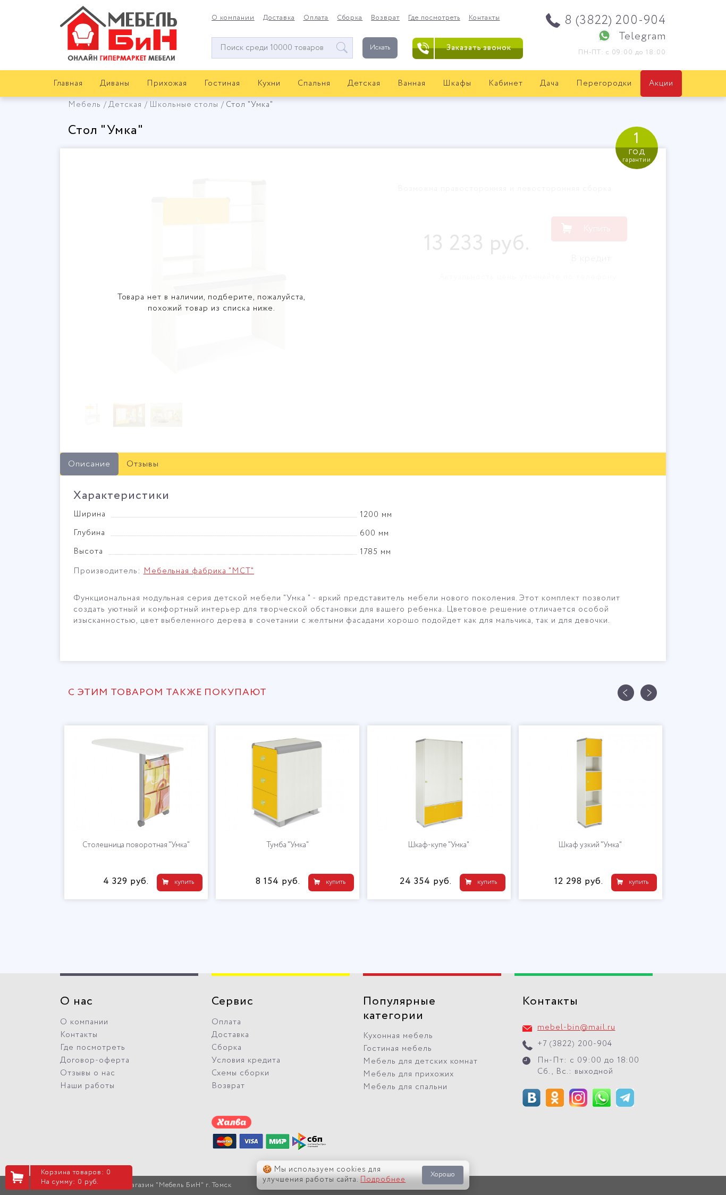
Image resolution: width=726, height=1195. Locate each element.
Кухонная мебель (398, 1036)
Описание (89, 464)
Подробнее (383, 1179)
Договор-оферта (95, 1060)
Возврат (385, 18)
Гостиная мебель (397, 1049)
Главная (68, 83)
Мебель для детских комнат (420, 1061)
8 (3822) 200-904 (615, 20)
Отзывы (142, 464)
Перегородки (604, 83)
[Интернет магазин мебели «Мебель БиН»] (118, 59)
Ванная (412, 83)
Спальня (314, 83)
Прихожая (167, 83)
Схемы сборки (240, 1073)
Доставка (279, 18)
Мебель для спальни (405, 1087)
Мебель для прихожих (408, 1074)
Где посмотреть (434, 18)
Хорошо (442, 1174)
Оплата (316, 18)
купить (88, 882)
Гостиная (222, 83)
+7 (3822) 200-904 (574, 1044)
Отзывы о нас (87, 1073)
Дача (549, 83)
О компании (233, 18)
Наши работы (87, 1086)
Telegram (642, 36)
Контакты (484, 18)
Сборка (349, 18)
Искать (380, 48)
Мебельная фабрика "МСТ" (198, 571)
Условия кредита (246, 1060)
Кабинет (505, 83)
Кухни (269, 83)
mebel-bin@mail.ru (576, 1027)
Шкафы (457, 83)
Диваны (115, 83)
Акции (661, 83)
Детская (364, 83)
